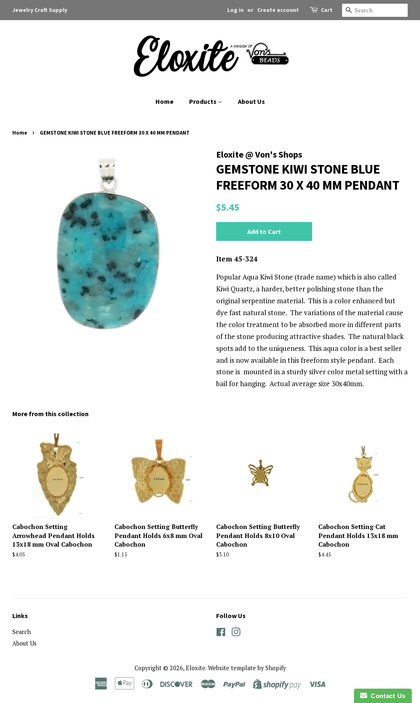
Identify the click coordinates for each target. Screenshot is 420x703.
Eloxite (195, 668)
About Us (251, 101)
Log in (235, 10)
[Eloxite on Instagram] (235, 633)
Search (21, 632)
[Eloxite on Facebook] (221, 633)
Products (203, 101)
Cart (327, 10)
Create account (278, 10)
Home (164, 101)
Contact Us (386, 695)
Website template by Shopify (247, 668)
